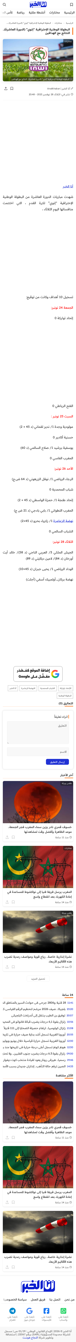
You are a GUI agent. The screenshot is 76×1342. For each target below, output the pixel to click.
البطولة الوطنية (65, 695)
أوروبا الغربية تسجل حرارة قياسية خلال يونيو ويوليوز (34, 1041)
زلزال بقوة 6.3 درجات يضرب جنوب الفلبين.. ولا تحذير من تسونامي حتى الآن (34, 1053)
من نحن (70, 1299)
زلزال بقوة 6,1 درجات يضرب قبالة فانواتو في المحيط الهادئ (34, 1021)
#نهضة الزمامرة (28, 688)
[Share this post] (6, 89)
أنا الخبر (68, 186)
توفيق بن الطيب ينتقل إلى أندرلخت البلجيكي (38, 1015)
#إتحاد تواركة (65, 688)
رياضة (21, 12)
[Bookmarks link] (72, 5)
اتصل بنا (54, 1299)
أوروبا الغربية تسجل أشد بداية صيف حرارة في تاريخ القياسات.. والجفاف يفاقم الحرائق (34, 1034)
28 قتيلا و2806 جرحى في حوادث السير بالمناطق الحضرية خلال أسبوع (34, 1002)
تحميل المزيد (38, 978)
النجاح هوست (30, 1337)
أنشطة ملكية (37, 12)
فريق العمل (38, 1299)
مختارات (54, 12)
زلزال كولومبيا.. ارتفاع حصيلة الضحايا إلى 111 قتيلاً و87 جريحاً (34, 1028)
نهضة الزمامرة (63, 521)
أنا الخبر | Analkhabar (59, 88)
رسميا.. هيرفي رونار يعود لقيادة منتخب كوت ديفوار (34, 1060)
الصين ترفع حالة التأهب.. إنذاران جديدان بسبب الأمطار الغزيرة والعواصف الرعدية (34, 1066)
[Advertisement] (38, 144)
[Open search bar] (4, 5)
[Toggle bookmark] (12, 89)
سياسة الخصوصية (15, 1299)
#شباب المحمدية (47, 688)
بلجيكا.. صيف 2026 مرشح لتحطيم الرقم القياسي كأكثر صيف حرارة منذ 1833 (34, 1009)
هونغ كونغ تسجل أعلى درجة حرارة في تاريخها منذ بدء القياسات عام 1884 (34, 1047)
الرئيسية (69, 12)
